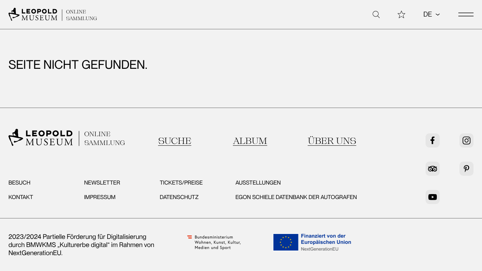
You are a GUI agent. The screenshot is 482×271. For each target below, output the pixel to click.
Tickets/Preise (181, 182)
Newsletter (102, 182)
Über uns (332, 141)
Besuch (19, 182)
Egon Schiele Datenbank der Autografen (296, 197)
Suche (174, 141)
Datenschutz (179, 197)
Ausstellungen (258, 182)
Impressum (99, 197)
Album (250, 141)
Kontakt (20, 197)
